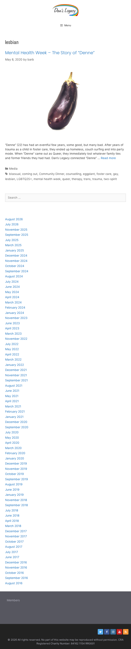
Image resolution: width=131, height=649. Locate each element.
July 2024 (12, 281)
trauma (97, 179)
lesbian (10, 179)
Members (13, 600)
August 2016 (14, 583)
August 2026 (14, 219)
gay (115, 174)
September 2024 (16, 271)
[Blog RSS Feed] (125, 632)
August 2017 (13, 546)
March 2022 (13, 359)
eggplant (89, 174)
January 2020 (14, 458)
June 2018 (12, 515)
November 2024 (16, 261)
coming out (29, 174)
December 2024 (16, 255)
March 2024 (13, 302)
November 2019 (16, 469)
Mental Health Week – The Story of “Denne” (50, 53)
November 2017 (16, 536)
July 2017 (11, 552)
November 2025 (16, 229)
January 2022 (14, 365)
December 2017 (16, 531)
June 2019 (12, 489)
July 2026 (12, 224)
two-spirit (110, 179)
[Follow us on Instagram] (113, 632)
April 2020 (12, 442)
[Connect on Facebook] (107, 632)
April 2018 (12, 521)
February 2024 (15, 307)
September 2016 (16, 578)
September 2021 (16, 380)
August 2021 (13, 385)
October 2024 (14, 266)
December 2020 (16, 422)
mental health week (47, 179)
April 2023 (12, 328)
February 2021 (15, 411)
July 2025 (11, 240)
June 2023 (12, 323)
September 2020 (16, 427)
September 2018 (16, 505)
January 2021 (14, 417)
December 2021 (16, 370)
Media (13, 168)
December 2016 (16, 562)
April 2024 (12, 297)
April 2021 (12, 401)
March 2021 (13, 406)
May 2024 (12, 292)
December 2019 (16, 463)
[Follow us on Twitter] (100, 632)
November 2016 (16, 567)
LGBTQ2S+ (24, 179)
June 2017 (12, 557)
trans (87, 179)
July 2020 (12, 432)
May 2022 (12, 349)
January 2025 (14, 250)
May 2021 (11, 396)
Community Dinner (51, 174)
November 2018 (16, 500)
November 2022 (16, 338)
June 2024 (12, 286)
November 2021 (16, 375)
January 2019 (14, 494)
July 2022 (11, 344)
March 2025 (13, 245)
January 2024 (14, 313)
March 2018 (13, 526)
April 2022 (12, 354)
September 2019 (16, 479)
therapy (77, 179)
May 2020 (12, 437)
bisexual (14, 174)
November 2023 (16, 318)
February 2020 (15, 453)
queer (66, 179)
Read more (108, 158)
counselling (73, 174)
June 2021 (12, 390)
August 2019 (14, 484)
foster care (104, 174)
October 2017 (14, 541)
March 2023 (13, 333)
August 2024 (14, 276)
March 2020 (13, 448)
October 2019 (14, 474)
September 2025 (16, 234)
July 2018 (11, 510)
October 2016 (14, 573)
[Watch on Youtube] (119, 632)
